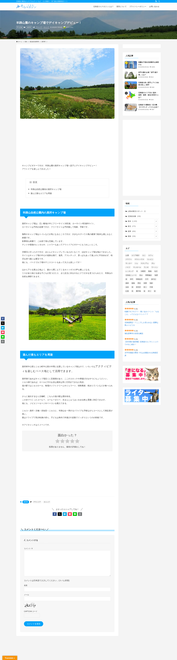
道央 (132, 221)
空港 (151, 287)
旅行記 (153, 279)
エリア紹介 (135, 255)
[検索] (159, 1)
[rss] (156, 1)
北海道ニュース (131, 275)
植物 (133, 283)
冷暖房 (143, 271)
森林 (127, 283)
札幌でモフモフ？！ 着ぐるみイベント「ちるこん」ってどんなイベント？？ (142, 313)
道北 (132, 226)
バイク (128, 267)
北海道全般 (134, 216)
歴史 (139, 283)
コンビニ (150, 259)
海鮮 (151, 283)
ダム (153, 263)
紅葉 (127, 291)
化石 (155, 271)
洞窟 (145, 283)
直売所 (138, 287)
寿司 (131, 279)
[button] (55, 514)
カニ (143, 255)
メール (26, 595)
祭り (145, 287)
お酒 (127, 255)
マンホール (137, 267)
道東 (132, 231)
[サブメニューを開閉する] (156, 221)
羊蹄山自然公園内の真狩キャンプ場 (46, 189)
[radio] (57, 441)
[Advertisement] (67, 139)
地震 (156, 275)
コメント (28, 548)
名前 (25, 585)
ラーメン (154, 267)
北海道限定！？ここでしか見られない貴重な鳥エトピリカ (141, 324)
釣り (149, 291)
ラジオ (146, 267)
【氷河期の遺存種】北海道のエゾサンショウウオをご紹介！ (141, 343)
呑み (141, 275)
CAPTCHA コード (30, 611)
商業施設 (148, 275)
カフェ (150, 255)
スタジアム (145, 263)
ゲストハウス (139, 259)
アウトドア (39, 27)
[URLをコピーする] (80, 514)
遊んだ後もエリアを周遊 (41, 193)
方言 (146, 279)
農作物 (138, 291)
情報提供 (139, 279)
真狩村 (29, 27)
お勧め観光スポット (137, 211)
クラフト (129, 259)
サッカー (129, 263)
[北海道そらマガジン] (26, 6)
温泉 (127, 287)
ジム (136, 263)
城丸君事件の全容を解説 (134, 333)
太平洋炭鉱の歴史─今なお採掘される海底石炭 (141, 354)
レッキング (129, 271)
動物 (149, 271)
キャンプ (46, 27)
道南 (132, 236)
